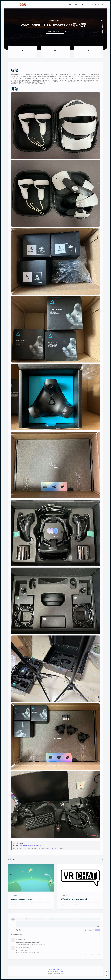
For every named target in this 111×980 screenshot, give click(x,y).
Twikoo (94, 955)
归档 (76, 4)
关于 (87, 4)
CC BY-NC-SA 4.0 (51, 848)
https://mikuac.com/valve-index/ (31, 845)
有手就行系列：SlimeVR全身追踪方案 (74, 899)
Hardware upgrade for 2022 (21, 899)
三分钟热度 (14, 895)
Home (50, 31)
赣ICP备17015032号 (55, 969)
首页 (70, 4)
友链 (82, 4)
